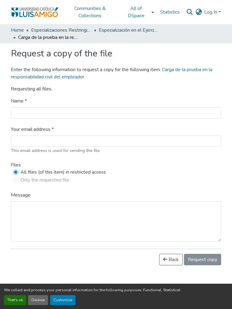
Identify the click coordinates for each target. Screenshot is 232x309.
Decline (38, 300)
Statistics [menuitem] (170, 12)
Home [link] (17, 30)
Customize (62, 300)
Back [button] (173, 259)
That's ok (15, 300)
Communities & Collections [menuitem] (90, 12)
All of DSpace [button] (136, 12)
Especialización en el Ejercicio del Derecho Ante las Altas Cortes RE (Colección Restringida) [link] (129, 30)
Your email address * (32, 129)
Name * (19, 101)
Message (21, 195)
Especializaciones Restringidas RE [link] (61, 30)
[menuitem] (137, 12)
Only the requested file (45, 180)
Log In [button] (211, 12)
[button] (35, 12)
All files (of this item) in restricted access (63, 172)
